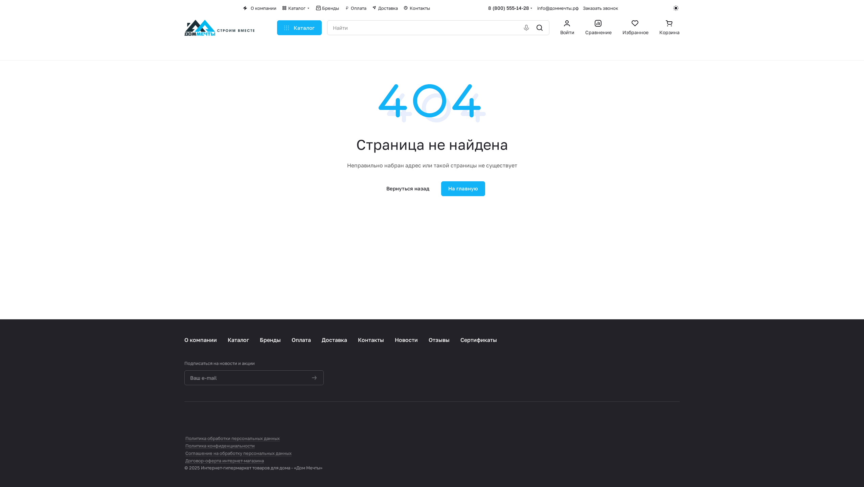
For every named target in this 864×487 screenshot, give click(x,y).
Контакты (371, 340)
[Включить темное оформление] (676, 8)
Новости (406, 340)
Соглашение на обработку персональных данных (238, 453)
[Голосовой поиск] (527, 27)
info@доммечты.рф (558, 8)
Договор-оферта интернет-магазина (224, 460)
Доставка (334, 340)
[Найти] (540, 27)
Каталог (238, 340)
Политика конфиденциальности (220, 445)
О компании (200, 340)
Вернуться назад (407, 188)
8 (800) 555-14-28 (508, 8)
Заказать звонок (600, 8)
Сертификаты (478, 340)
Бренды (270, 340)
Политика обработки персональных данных (232, 438)
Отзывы (439, 340)
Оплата (301, 340)
